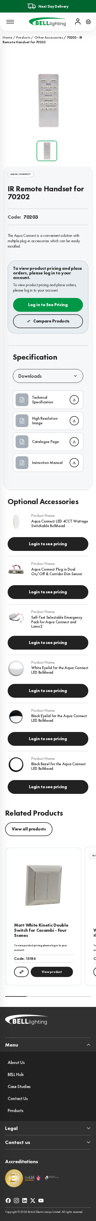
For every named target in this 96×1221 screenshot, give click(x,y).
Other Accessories (48, 37)
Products (23, 37)
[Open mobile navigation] (10, 22)
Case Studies (19, 1086)
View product (52, 972)
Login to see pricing (48, 544)
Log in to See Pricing (48, 304)
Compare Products (51, 321)
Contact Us (18, 1098)
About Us (16, 1062)
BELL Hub (16, 1074)
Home (7, 37)
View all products (29, 829)
